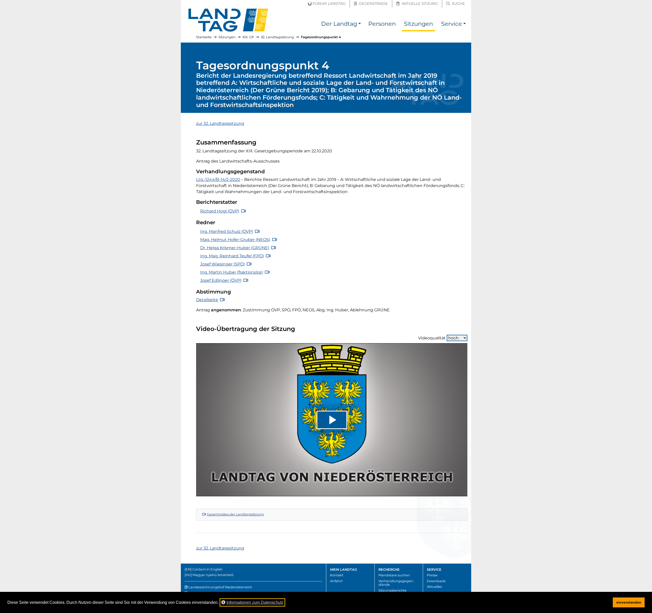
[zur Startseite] (228, 20)
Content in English (207, 569)
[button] (359, 25)
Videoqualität (432, 338)
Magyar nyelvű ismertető (213, 575)
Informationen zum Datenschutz (254, 602)
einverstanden (628, 602)
